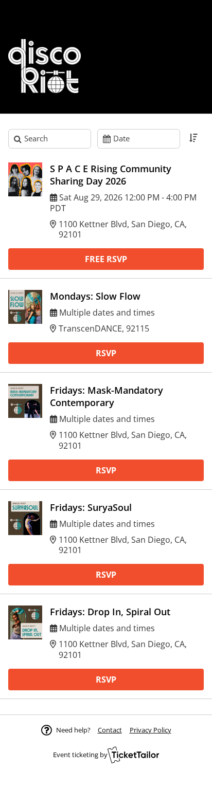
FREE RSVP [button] (106, 259)
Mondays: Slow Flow (95, 296)
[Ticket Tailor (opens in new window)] (133, 754)
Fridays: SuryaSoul (91, 507)
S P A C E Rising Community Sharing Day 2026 (110, 174)
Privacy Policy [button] (150, 730)
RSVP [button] (106, 353)
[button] (110, 730)
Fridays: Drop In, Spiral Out (110, 611)
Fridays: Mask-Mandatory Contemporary (106, 396)
